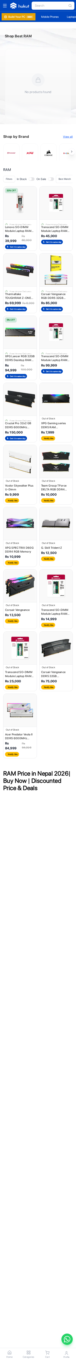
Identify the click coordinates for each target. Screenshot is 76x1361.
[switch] (32, 179)
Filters (9, 179)
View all (68, 136)
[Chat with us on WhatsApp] (67, 1339)
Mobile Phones (50, 16)
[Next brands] (71, 151)
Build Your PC (20, 16)
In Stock (22, 179)
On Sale (41, 179)
